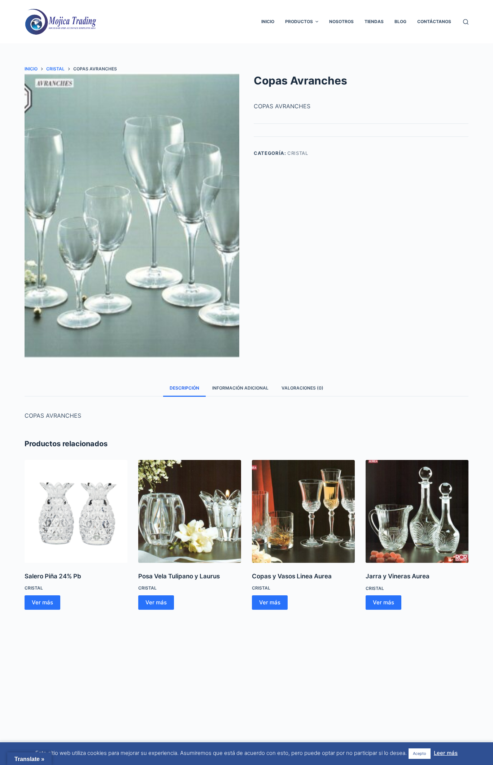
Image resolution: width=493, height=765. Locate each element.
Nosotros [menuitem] (341, 21)
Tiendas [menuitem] (374, 21)
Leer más (446, 752)
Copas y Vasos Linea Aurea (292, 576)
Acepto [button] (419, 753)
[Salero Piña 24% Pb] (76, 511)
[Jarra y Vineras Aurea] (417, 511)
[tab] (184, 388)
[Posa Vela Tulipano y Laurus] (189, 511)
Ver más (42, 602)
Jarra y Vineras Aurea (397, 576)
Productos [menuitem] (299, 21)
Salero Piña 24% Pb (53, 576)
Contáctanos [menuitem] (434, 21)
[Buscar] (465, 22)
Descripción (184, 388)
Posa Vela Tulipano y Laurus (179, 576)
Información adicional (240, 388)
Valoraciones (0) (302, 388)
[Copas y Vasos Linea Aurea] (303, 511)
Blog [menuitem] (400, 21)
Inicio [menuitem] (267, 21)
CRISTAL (297, 153)
